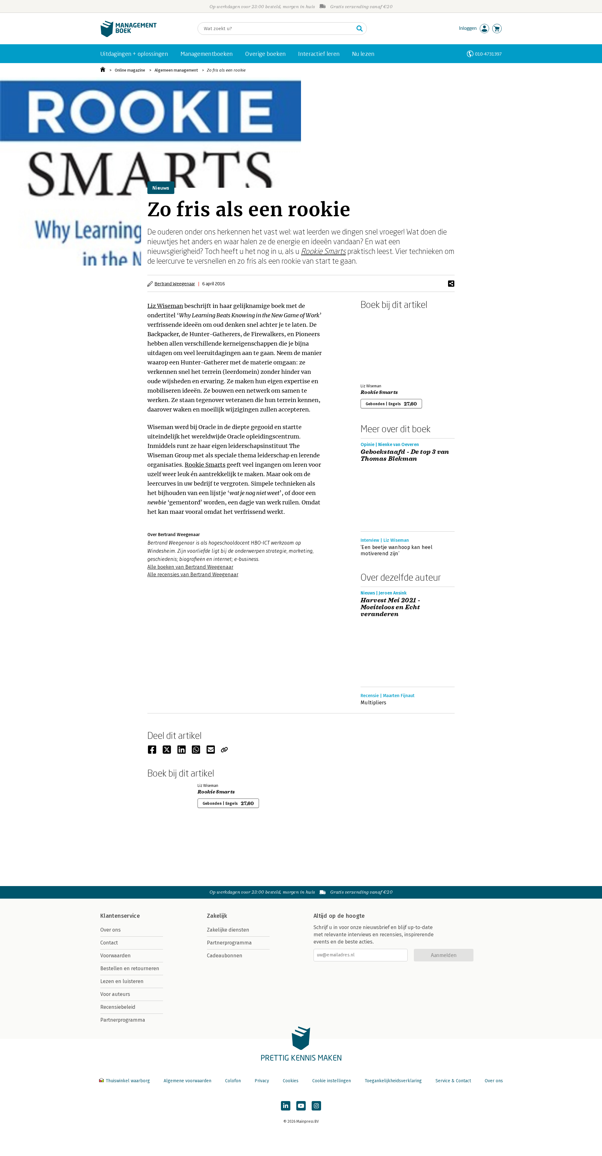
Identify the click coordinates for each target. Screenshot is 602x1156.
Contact (109, 943)
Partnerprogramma (122, 1020)
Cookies (290, 1080)
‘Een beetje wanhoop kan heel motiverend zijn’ (396, 550)
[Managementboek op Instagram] (316, 1105)
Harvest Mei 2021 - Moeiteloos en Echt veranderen (390, 607)
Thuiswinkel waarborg (127, 1080)
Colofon (233, 1080)
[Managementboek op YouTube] (301, 1105)
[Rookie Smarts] (382, 345)
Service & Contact (453, 1080)
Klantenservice (120, 915)
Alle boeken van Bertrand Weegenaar (190, 567)
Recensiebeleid (117, 1007)
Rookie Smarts (323, 250)
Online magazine (130, 70)
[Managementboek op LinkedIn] (285, 1105)
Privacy (262, 1080)
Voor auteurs (115, 994)
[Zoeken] (359, 28)
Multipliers (374, 703)
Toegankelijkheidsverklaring (393, 1080)
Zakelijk (217, 915)
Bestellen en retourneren (129, 968)
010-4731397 (488, 53)
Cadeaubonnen (224, 956)
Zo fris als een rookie (226, 70)
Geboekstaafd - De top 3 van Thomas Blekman (405, 455)
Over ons (110, 930)
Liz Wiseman (165, 305)
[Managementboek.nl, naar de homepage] (128, 35)
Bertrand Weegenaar (175, 283)
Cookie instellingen (331, 1080)
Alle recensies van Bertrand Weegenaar (192, 575)
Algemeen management (176, 70)
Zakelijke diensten (228, 930)
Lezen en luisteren (122, 981)
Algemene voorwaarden (187, 1080)
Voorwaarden (115, 956)
